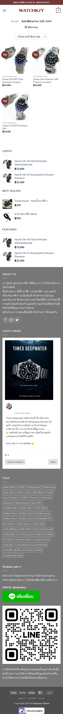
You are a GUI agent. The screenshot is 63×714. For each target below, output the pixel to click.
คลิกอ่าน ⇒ (23, 311)
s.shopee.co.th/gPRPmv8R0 (19, 436)
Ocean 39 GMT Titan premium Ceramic (12, 80)
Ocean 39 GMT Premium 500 (14, 127)
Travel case (46, 497)
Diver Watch (9, 492)
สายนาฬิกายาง (23, 545)
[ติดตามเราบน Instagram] (11, 320)
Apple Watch (9, 487)
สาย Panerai (24, 534)
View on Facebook (15, 462)
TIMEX (23, 497)
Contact (32, 698)
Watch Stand (22, 503)
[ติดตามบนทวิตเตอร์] (17, 320)
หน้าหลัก (15, 21)
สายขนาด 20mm (23, 539)
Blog (42, 698)
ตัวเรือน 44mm (43, 513)
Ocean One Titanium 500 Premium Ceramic (45, 80)
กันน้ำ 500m (41, 508)
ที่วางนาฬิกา (8, 524)
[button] (4, 10)
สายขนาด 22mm (42, 539)
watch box (8, 503)
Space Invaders (10, 497)
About (21, 698)
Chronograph (33, 487)
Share (53, 462)
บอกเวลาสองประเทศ (43, 529)
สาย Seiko (8, 539)
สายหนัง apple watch (12, 555)
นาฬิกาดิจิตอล (9, 529)
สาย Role (37, 534)
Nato (28, 492)
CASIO (21, 487)
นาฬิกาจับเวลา (24, 524)
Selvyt (50, 492)
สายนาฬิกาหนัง (40, 545)
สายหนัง (38, 550)
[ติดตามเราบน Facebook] (5, 320)
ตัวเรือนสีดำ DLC (44, 518)
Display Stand (48, 487)
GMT (20, 492)
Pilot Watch (38, 492)
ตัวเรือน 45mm (10, 518)
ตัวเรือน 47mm (26, 518)
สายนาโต (27, 550)
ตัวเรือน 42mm (26, 513)
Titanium (34, 497)
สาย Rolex (48, 534)
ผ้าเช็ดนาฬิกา (9, 534)
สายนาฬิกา (8, 545)
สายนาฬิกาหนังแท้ (11, 550)
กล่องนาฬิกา (36, 503)
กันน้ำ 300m (26, 508)
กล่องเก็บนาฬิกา (10, 508)
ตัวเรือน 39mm (10, 513)
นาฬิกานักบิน (25, 529)
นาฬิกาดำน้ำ (39, 524)
